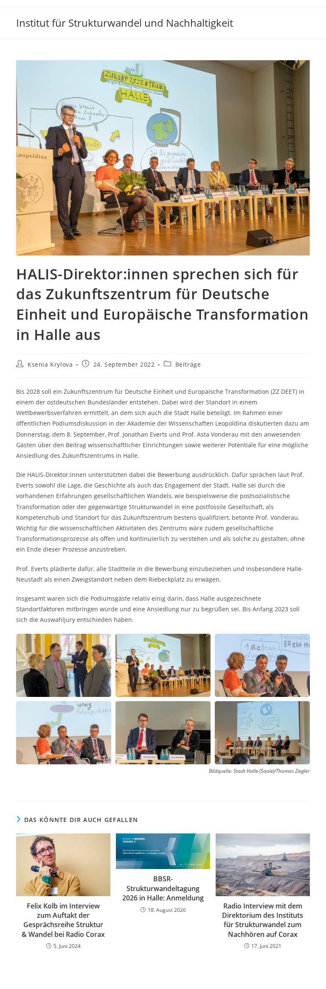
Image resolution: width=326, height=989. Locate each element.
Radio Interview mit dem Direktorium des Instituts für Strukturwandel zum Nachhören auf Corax (262, 920)
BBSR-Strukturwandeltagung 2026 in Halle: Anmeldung (163, 888)
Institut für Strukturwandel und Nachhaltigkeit (124, 23)
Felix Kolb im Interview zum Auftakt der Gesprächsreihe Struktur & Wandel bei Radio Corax (63, 920)
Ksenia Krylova (50, 364)
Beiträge (188, 364)
